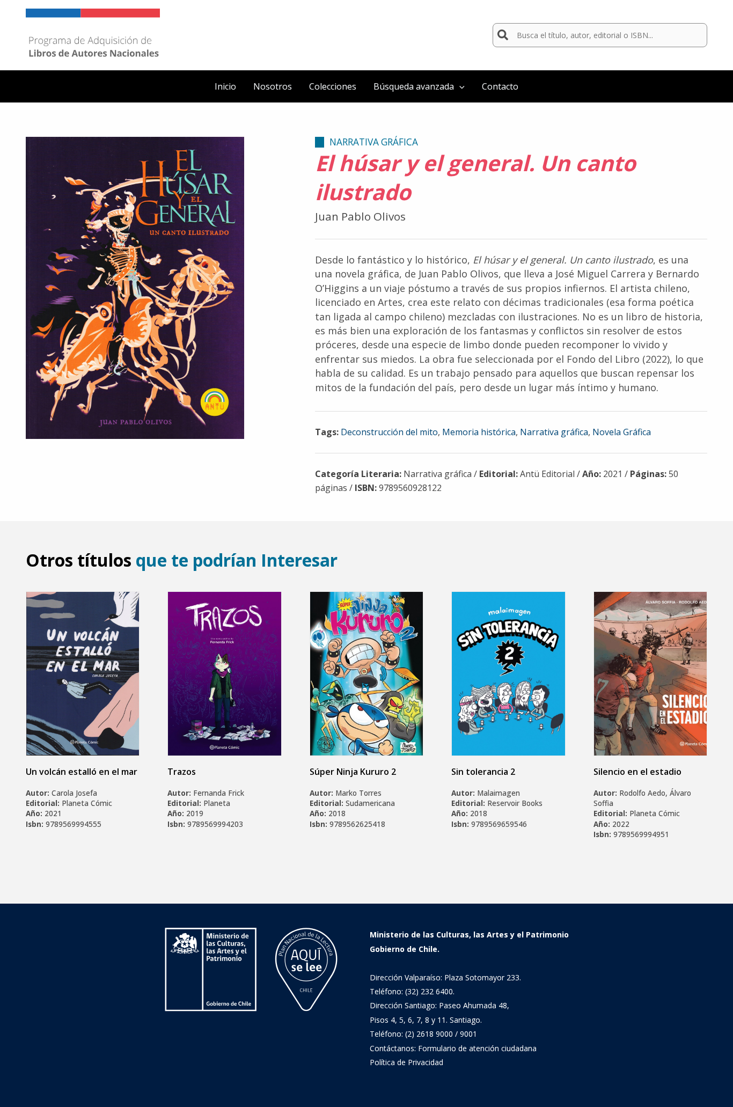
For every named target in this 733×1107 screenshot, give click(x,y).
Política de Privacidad (406, 1062)
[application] (459, 86)
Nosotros (272, 86)
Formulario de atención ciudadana (477, 1048)
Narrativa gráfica (554, 432)
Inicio (225, 86)
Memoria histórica (479, 432)
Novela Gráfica (621, 432)
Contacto (500, 86)
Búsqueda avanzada (413, 86)
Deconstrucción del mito (389, 432)
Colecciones (332, 86)
